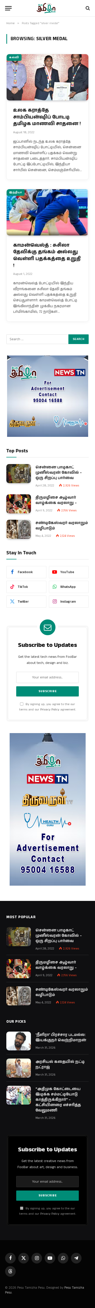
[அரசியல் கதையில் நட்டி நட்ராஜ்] (18, 1068)
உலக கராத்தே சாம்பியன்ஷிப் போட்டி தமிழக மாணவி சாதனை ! (47, 117)
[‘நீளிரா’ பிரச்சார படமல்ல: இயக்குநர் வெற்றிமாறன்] (18, 1041)
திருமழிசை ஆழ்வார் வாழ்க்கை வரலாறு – (56, 500)
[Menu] (8, 8)
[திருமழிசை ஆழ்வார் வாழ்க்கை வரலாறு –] (18, 503)
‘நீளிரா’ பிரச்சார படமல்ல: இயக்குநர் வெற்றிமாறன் (60, 1037)
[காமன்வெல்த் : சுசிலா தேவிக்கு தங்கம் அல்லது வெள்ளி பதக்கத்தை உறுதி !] (47, 212)
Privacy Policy (49, 709)
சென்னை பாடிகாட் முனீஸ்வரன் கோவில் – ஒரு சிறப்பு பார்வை (58, 473)
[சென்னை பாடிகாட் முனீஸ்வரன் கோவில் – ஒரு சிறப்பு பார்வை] (18, 473)
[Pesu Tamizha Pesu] (47, 8)
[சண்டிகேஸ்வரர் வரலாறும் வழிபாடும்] (18, 529)
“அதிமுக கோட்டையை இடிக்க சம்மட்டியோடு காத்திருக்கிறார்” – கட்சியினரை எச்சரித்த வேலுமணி (58, 1099)
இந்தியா (15, 192)
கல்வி (14, 57)
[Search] (87, 8)
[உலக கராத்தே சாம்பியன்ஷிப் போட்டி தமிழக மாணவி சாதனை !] (47, 77)
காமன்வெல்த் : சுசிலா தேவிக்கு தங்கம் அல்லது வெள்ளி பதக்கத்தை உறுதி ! (47, 255)
